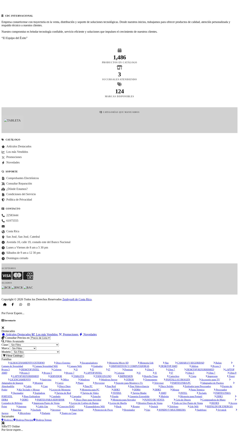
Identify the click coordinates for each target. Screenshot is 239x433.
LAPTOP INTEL (93, 372)
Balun (218, 362)
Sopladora (39, 393)
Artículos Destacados (18, 334)
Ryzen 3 (216, 366)
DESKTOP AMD (168, 366)
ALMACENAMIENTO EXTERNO (27, 362)
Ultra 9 (232, 372)
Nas (166, 362)
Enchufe (36, 409)
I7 (109, 369)
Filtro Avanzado (14, 341)
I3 (76, 369)
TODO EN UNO (103, 376)
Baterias (16, 409)
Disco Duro (65, 386)
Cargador (76, 396)
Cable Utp (42, 406)
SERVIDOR (56, 376)
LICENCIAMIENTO (20, 379)
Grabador (98, 366)
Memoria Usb (146, 362)
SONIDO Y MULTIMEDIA (172, 409)
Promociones (70, 334)
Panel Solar (77, 409)
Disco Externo (62, 362)
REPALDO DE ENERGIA (220, 406)
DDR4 (137, 389)
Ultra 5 (150, 369)
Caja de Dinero (183, 399)
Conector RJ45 (67, 406)
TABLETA (78, 376)
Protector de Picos (103, 409)
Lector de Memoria (60, 389)
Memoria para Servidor (124, 399)
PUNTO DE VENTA (154, 399)
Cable (28, 386)
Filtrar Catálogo (14, 355)
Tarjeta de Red (63, 393)
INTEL (183, 393)
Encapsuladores (89, 362)
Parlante (45, 413)
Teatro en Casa (68, 413)
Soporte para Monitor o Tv (129, 383)
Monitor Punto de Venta (150, 403)
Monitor (38, 383)
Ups (148, 409)
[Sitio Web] (4, 304)
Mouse (175, 389)
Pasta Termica (197, 389)
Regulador (129, 409)
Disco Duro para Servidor (88, 399)
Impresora (212, 376)
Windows (85, 379)
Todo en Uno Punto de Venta (188, 403)
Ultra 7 (171, 369)
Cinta (193, 376)
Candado (55, 396)
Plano (80, 383)
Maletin (164, 396)
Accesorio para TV (210, 379)
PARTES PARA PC (181, 383)
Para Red (111, 386)
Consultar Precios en (17, 337)
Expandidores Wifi (95, 406)
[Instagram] (28, 304)
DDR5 (157, 389)
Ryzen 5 (47, 372)
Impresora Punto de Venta (46, 403)
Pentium (128, 369)
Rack (118, 406)
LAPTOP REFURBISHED (25, 376)
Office (65, 379)
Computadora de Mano (214, 399)
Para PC (88, 386)
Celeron (57, 369)
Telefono (173, 406)
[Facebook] (12, 304)
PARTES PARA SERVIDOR (50, 399)
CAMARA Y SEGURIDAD (190, 362)
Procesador (221, 389)
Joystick (221, 409)
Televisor (159, 383)
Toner (231, 376)
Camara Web (75, 366)
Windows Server (108, 379)
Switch (154, 406)
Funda (114, 396)
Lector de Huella (118, 403)
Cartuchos (173, 376)
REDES (215, 403)
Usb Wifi (193, 406)
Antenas (22, 406)
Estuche (96, 396)
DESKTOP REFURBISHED (200, 369)
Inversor (56, 409)
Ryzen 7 (70, 372)
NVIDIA (116, 393)
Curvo (60, 383)
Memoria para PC (90, 389)
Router (136, 406)
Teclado (202, 393)
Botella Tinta (151, 376)
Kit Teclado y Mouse (29, 389)
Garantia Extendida (139, 396)
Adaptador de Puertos (213, 383)
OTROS (129, 379)
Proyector (99, 383)
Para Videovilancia (139, 386)
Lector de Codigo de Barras (84, 403)
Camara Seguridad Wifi (46, 366)
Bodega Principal (24, 419)
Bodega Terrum (43, 419)
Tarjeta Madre (139, 393)
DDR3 (116, 389)
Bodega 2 (8, 419)
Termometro (151, 379)
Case (45, 386)
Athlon (194, 366)
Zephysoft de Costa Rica (76, 299)
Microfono (25, 413)
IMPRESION (126, 376)
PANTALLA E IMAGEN (177, 379)
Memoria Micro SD (118, 362)
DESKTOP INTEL (30, 369)
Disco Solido (166, 386)
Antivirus (46, 379)
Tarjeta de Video (90, 393)
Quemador (17, 393)
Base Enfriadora (31, 396)
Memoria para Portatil (191, 396)
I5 (92, 369)
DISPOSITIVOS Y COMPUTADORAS (130, 366)
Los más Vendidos (46, 334)
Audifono (201, 409)
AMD (163, 393)
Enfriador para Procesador (197, 386)
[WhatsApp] (20, 304)
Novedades (90, 334)
